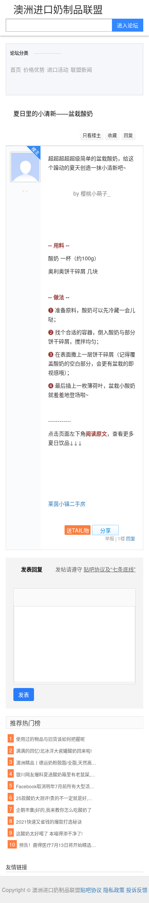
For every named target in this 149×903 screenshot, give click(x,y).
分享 (105, 530)
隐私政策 (114, 889)
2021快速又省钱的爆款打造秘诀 (49, 821)
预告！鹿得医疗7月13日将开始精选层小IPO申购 (59, 845)
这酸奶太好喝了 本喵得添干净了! (49, 833)
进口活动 (57, 69)
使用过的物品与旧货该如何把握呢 (50, 739)
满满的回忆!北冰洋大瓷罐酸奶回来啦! (54, 750)
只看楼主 (92, 135)
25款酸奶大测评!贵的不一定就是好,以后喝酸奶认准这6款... (56, 798)
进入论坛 (127, 25)
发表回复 (31, 569)
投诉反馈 (136, 889)
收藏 (112, 135)
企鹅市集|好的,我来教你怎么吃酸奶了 (54, 810)
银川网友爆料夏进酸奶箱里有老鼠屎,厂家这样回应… (56, 774)
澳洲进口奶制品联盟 (58, 9)
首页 (15, 69)
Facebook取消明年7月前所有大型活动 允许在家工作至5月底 (56, 786)
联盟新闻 (81, 69)
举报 (109, 538)
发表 (23, 694)
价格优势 (34, 69)
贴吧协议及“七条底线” (110, 569)
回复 (128, 135)
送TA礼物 (77, 530)
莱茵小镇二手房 (67, 503)
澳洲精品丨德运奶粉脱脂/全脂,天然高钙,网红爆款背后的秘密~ (56, 762)
